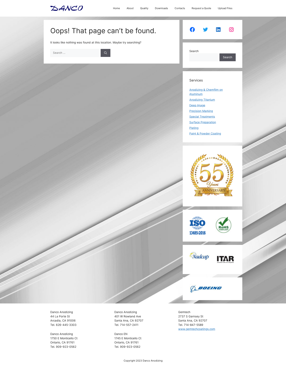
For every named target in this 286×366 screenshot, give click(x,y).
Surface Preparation (202, 122)
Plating (193, 128)
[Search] (105, 53)
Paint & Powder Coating (205, 133)
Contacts (180, 8)
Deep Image (197, 105)
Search (194, 51)
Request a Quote (201, 8)
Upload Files (225, 8)
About (130, 8)
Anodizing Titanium (202, 99)
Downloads (161, 8)
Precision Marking (201, 111)
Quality (144, 8)
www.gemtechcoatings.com (196, 329)
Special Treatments (202, 116)
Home (116, 8)
